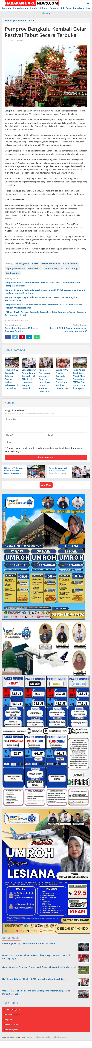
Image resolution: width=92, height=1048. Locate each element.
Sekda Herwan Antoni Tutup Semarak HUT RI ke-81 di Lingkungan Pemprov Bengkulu (29, 379)
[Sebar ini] (8, 337)
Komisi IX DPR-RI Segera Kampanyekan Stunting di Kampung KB (68, 328)
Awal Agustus (22, 263)
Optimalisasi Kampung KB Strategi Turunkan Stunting (21, 328)
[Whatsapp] (37, 337)
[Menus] (88, 2)
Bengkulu (8, 1019)
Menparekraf (34, 268)
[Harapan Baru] (30, 2)
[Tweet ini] (15, 337)
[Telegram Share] (29, 337)
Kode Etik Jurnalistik (60, 1037)
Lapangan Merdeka (15, 268)
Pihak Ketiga (72, 268)
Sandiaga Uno (13, 273)
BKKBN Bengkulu (11, 1030)
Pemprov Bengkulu (53, 268)
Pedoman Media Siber (43, 1037)
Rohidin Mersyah (11, 1025)
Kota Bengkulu (70, 263)
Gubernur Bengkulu (12, 1014)
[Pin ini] (22, 337)
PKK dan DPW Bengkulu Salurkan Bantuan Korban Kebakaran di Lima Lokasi (11, 379)
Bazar (35, 263)
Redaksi (30, 1037)
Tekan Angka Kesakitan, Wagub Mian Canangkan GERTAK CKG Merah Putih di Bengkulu (79, 379)
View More (46, 485)
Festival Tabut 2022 (50, 263)
